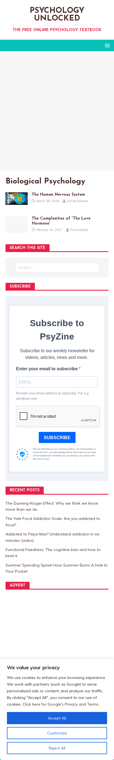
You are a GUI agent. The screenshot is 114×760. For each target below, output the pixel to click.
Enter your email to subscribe (47, 368)
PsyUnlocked (79, 230)
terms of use (43, 459)
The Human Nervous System (58, 195)
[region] (57, 709)
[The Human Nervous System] (17, 201)
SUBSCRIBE (57, 437)
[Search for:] (57, 267)
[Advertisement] (57, 111)
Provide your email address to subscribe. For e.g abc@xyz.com (52, 396)
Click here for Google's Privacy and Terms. (61, 704)
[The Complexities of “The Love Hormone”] (17, 229)
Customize (57, 733)
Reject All (57, 748)
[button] (106, 45)
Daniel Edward (77, 201)
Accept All (57, 718)
